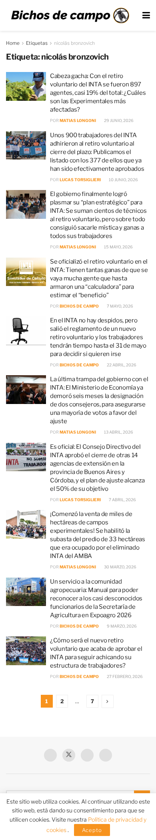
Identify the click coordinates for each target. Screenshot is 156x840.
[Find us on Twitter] (68, 755)
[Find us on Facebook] (50, 755)
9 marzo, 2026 (121, 626)
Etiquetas (37, 43)
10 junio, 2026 (123, 179)
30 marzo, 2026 (119, 566)
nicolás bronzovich (74, 43)
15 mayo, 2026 (118, 246)
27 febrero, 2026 (124, 676)
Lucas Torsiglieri (80, 179)
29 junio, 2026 (118, 120)
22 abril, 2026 (121, 364)
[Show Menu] (146, 15)
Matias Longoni (78, 120)
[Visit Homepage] (70, 16)
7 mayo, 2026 (119, 306)
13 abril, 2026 (118, 432)
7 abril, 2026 (122, 499)
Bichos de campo (79, 306)
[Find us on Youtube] (87, 755)
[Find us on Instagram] (105, 755)
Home (13, 43)
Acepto (92, 830)
